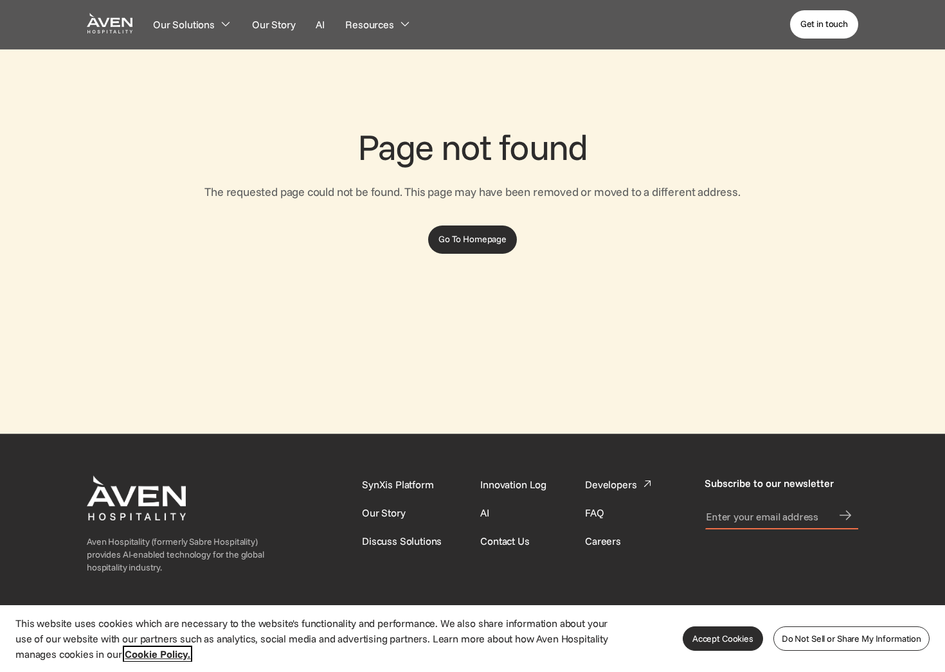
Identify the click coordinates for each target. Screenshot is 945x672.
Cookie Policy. (157, 654)
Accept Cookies (722, 638)
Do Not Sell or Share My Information (851, 638)
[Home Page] (109, 23)
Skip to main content (47, 7)
